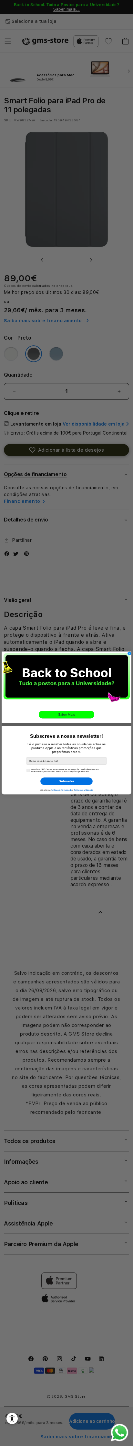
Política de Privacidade (61, 790)
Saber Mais (66, 714)
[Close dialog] (129, 653)
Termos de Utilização (83, 790)
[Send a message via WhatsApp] (119, 1433)
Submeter (66, 781)
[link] (66, 679)
